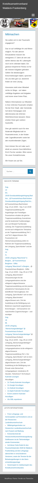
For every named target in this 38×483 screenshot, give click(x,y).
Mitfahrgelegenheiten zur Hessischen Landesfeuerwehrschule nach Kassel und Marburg (18, 428)
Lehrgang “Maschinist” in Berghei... (17, 266)
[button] (9, 379)
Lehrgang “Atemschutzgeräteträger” (18, 334)
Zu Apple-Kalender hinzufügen (18, 391)
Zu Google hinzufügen (15, 385)
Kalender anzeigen (12, 377)
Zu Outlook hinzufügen (15, 388)
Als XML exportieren (14, 399)
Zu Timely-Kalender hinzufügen (18, 382)
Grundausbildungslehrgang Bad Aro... (18, 201)
